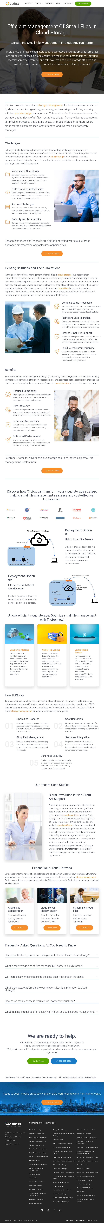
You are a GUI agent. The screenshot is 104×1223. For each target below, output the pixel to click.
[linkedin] (60, 1210)
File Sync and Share (35, 1160)
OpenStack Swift (58, 1139)
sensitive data (62, 383)
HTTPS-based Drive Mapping (62, 1147)
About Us (89, 1220)
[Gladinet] (12, 3)
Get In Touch (38, 1061)
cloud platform (64, 825)
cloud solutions (71, 815)
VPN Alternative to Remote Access (88, 1130)
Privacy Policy (70, 1220)
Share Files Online (58, 1186)
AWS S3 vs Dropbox (35, 1185)
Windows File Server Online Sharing (88, 1147)
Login (58, 3)
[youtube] (48, 1210)
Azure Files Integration (36, 1199)
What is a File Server (83, 1168)
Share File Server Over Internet (38, 1156)
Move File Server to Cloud (61, 1182)
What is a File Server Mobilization (87, 1172)
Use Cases (49, 3)
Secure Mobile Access (81, 651)
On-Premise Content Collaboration (64, 1161)
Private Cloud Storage (60, 1168)
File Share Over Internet (36, 1145)
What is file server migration (86, 1176)
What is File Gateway (83, 1184)
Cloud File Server (82, 1165)
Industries (38, 3)
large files (64, 288)
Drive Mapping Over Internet (38, 1149)
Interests (28, 3)
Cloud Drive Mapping (19, 650)
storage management (50, 105)
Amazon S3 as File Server (37, 1182)
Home (96, 1220)
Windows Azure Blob (35, 1189)
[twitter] (42, 1210)
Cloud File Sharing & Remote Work (64, 1172)
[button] (52, 955)
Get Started (82, 3)
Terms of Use (80, 1220)
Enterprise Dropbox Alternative (86, 1137)
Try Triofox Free (52, 74)
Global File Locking (51, 650)
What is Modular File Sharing (86, 1195)
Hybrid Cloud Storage (60, 1194)
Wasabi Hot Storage (35, 1203)
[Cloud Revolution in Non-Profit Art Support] (23, 826)
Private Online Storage (60, 1165)
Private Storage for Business (38, 1164)
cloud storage (23, 113)
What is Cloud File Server (84, 1180)
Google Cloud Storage (60, 1130)
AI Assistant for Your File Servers (87, 1157)
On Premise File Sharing (36, 1133)
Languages (68, 3)
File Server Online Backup (61, 1201)
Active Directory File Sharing (38, 1137)
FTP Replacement (34, 1174)
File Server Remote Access (37, 1141)
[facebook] (54, 1210)
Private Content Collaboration (62, 1157)
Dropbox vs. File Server (84, 1133)
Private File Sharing (35, 1130)
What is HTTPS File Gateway (85, 1188)
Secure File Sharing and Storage (63, 1197)
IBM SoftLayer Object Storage (62, 1143)
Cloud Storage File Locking (37, 1153)
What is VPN (80, 1191)
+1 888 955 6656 (63, 1061)
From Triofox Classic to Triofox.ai (87, 1161)
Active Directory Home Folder (62, 1190)
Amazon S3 (32, 1178)
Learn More (19, 928)
